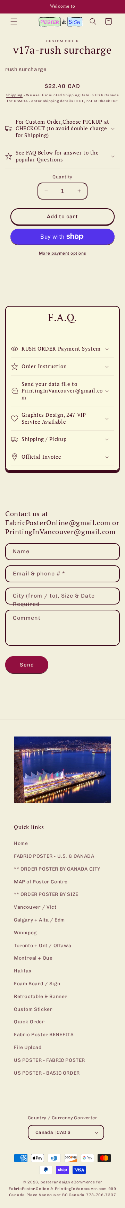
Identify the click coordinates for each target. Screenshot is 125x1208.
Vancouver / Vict (35, 907)
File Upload (28, 1047)
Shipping (14, 95)
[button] (14, 21)
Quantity (62, 176)
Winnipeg (25, 933)
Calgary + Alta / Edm (39, 920)
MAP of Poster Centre (41, 882)
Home (21, 843)
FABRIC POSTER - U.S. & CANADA (54, 856)
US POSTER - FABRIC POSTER (49, 1060)
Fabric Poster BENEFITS (44, 1035)
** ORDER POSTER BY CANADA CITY (57, 869)
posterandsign (55, 1182)
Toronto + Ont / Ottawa (42, 946)
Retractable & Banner (40, 996)
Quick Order (29, 1022)
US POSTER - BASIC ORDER (47, 1073)
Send (27, 665)
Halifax (23, 971)
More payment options (62, 253)
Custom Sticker (33, 1009)
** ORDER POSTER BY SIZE (46, 894)
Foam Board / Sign (37, 984)
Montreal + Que (33, 958)
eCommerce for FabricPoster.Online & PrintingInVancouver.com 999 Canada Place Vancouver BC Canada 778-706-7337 (62, 1188)
